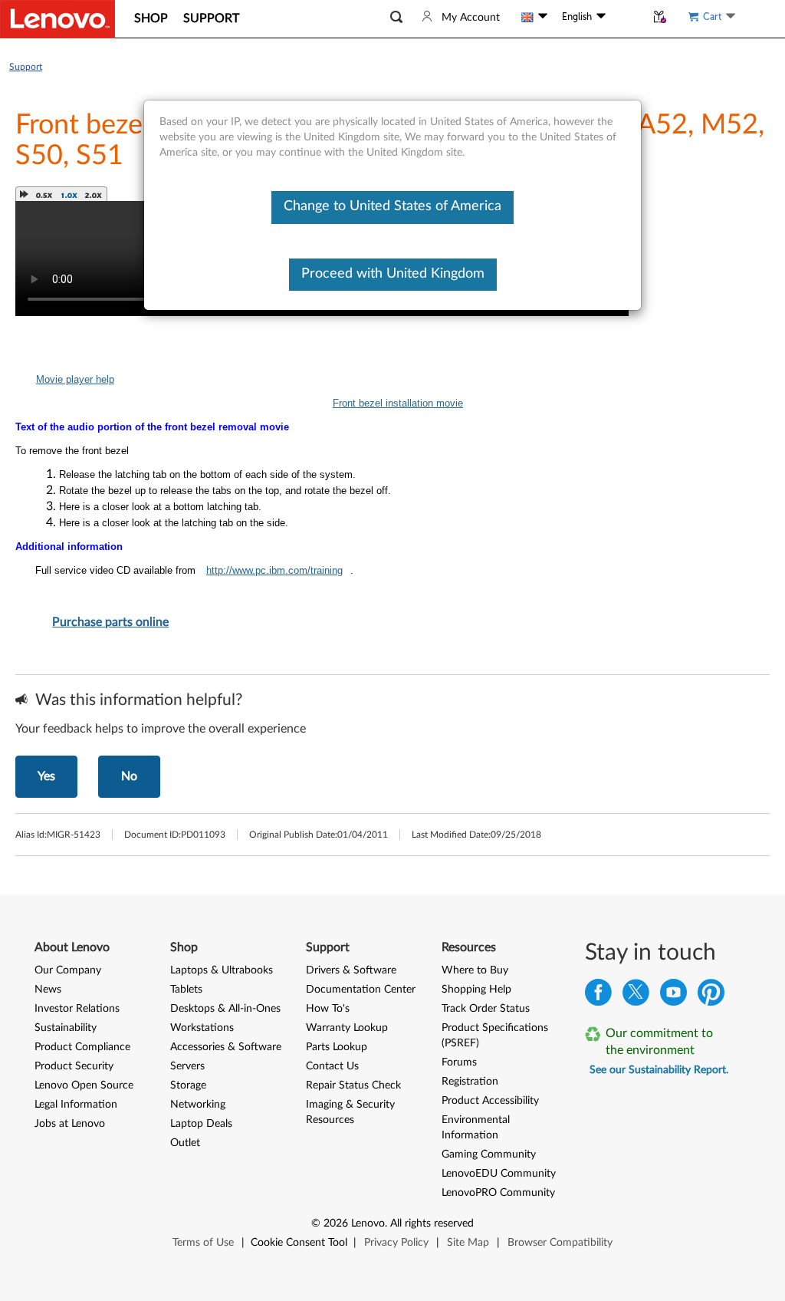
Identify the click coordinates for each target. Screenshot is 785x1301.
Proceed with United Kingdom (392, 274)
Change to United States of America (392, 206)
